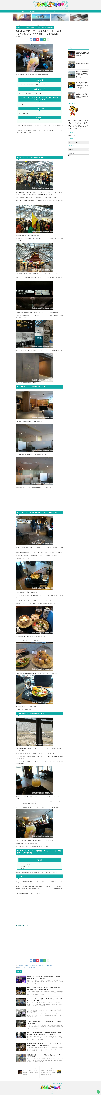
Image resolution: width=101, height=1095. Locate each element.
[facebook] (34, 39)
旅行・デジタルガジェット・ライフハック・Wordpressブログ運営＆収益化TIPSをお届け (50, 1090)
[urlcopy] (48, 39)
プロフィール (48, 1083)
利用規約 (53, 1083)
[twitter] (31, 39)
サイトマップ (41, 1083)
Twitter (77, 11)
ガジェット (56, 11)
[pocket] (37, 39)
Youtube (67, 11)
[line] (44, 39)
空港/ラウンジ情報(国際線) (47, 965)
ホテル (45, 11)
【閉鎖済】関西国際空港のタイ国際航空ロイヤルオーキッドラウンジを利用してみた (82, 94)
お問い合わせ (59, 1083)
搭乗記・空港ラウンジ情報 (34, 11)
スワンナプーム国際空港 (31, 967)
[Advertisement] (39, 144)
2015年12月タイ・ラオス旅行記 (23, 965)
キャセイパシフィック (21, 967)
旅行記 (23, 11)
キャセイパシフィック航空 (35, 965)
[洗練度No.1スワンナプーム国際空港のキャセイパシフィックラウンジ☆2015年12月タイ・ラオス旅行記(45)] (41, 39)
